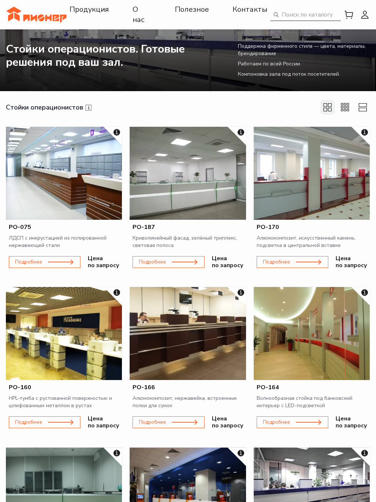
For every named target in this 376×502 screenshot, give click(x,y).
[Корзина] (349, 15)
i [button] (88, 107)
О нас (138, 14)
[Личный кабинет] (365, 15)
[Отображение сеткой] (327, 107)
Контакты (249, 9)
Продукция (89, 9)
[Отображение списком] (362, 107)
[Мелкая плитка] (345, 107)
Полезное (192, 9)
